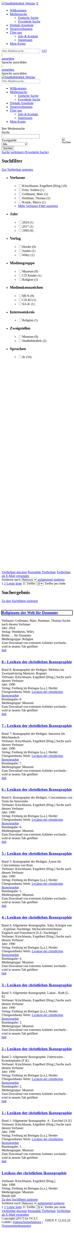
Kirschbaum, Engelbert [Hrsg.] (42, 186)
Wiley (26, 255)
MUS (25, 296)
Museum (28, 271)
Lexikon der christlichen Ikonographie (34, 1173)
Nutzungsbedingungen (16, 1225)
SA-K (26, 304)
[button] (67, 140)
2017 (25, 226)
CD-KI (26, 300)
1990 (25, 230)
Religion (27, 279)
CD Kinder (29, 275)
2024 (25, 222)
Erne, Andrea (30, 190)
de (23, 357)
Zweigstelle (9, 140)
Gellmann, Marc (32, 194)
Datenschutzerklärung (27, 1222)
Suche (6, 132)
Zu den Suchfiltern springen (20, 601)
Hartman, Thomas (34, 198)
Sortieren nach (11, 579)
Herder (26, 246)
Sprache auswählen (14, 62)
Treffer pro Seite (55, 583)
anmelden (8, 58)
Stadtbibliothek (32, 340)
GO (44, 51)
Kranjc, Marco (31, 202)
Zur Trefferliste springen (17, 169)
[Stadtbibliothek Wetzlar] (18, 3)
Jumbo (26, 251)
